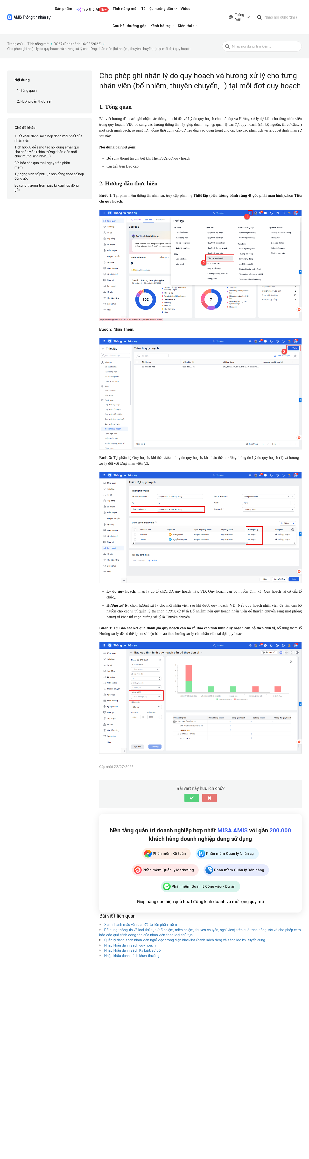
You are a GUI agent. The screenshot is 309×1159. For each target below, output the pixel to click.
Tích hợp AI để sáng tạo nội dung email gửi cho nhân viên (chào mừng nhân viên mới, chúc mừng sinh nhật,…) (46, 151)
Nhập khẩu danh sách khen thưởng (131, 955)
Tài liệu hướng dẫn (157, 8)
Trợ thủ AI (94, 9)
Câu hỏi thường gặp (129, 25)
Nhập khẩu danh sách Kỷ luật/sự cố (132, 950)
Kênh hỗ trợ (160, 25)
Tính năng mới (124, 8)
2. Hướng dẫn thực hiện (34, 101)
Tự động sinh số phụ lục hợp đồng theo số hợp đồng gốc (49, 176)
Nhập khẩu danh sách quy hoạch (130, 945)
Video (185, 8)
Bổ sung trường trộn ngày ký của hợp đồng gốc (46, 187)
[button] (191, 798)
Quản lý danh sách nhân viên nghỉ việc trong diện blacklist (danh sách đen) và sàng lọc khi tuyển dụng (184, 940)
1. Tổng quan (27, 91)
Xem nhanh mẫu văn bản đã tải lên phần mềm (140, 924)
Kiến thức (186, 25)
